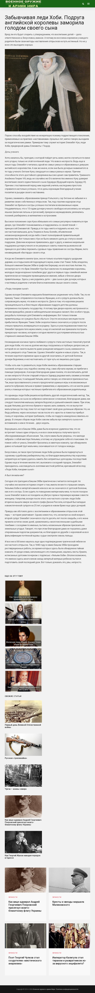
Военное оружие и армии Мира (44, 989)
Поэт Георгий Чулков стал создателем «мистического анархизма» (25, 960)
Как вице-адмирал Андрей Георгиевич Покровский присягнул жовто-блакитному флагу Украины (23, 822)
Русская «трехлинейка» (16, 758)
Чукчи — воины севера (15, 789)
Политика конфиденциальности (67, 989)
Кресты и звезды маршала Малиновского (68, 903)
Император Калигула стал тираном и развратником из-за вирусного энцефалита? (69, 960)
